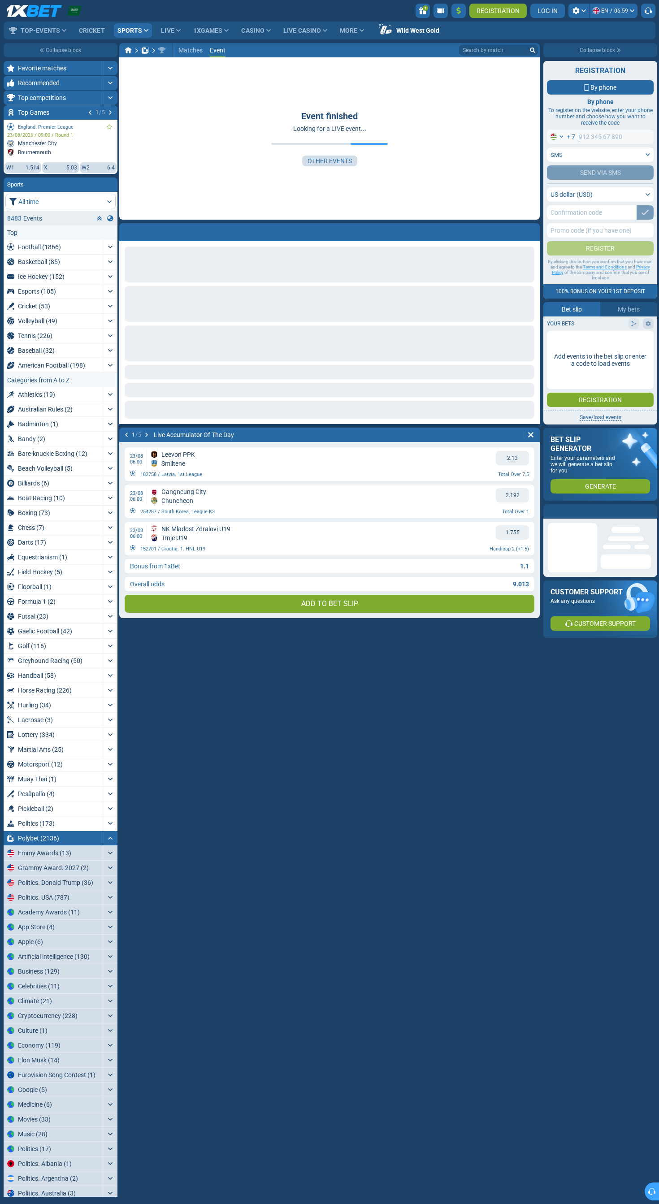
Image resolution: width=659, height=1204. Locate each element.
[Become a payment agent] (441, 11)
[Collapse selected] (99, 218)
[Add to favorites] (109, 126)
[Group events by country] (110, 218)
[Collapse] (110, 838)
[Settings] (579, 11)
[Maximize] (110, 68)
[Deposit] (458, 11)
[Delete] (530, 434)
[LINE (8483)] (128, 50)
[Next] (110, 112)
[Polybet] (145, 50)
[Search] (532, 50)
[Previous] (90, 112)
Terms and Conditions (605, 266)
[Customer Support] (648, 11)
